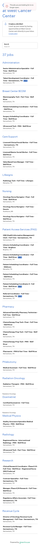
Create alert (13, 34)
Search (6, 44)
